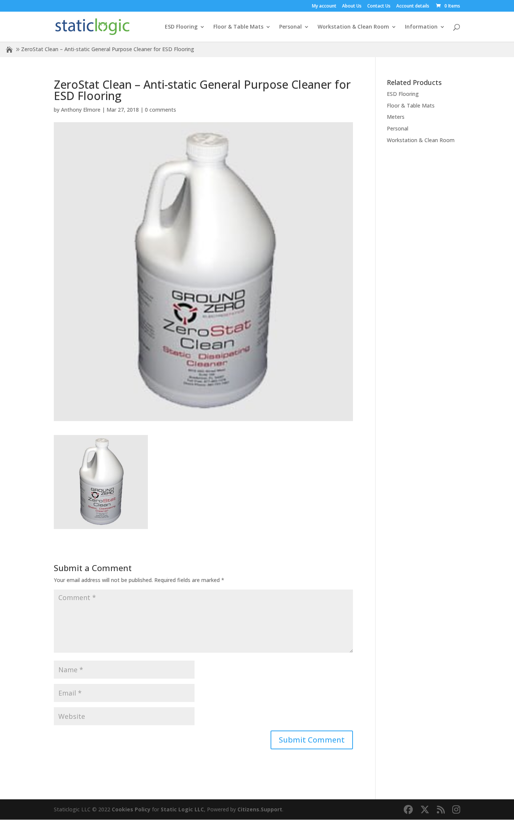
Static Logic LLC (182, 809)
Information (421, 27)
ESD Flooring (181, 27)
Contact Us (379, 6)
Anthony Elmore (80, 109)
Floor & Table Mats (238, 27)
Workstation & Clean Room (353, 27)
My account (324, 6)
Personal (290, 27)
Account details (412, 6)
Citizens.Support (259, 809)
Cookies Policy (131, 809)
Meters (396, 116)
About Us (352, 6)
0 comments (160, 109)
